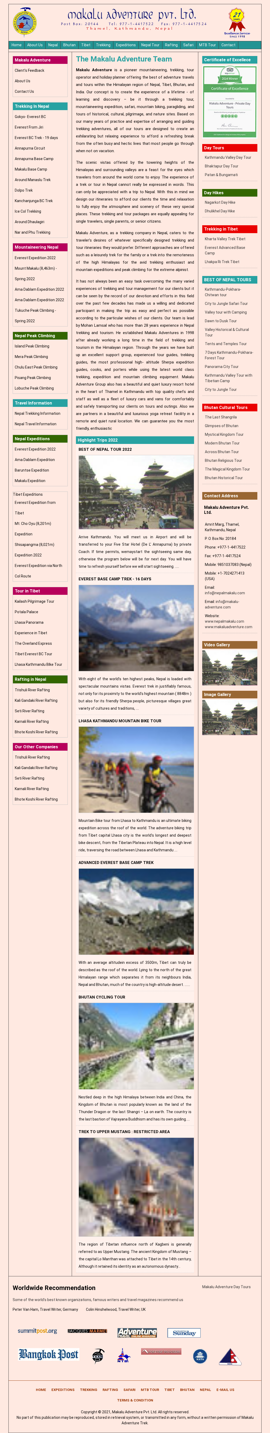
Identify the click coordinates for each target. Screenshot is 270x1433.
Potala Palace (26, 612)
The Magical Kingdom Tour (227, 469)
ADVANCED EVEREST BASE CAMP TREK (116, 862)
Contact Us (24, 91)
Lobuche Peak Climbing (34, 388)
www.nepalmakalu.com (224, 621)
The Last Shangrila (221, 417)
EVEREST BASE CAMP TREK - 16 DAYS (115, 579)
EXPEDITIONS (63, 1390)
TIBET (169, 1390)
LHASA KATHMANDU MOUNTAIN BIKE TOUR (120, 721)
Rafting (171, 45)
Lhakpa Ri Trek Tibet (222, 262)
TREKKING (88, 1390)
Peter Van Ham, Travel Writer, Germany (45, 1309)
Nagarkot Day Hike (220, 202)
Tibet (85, 45)
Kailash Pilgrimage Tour (34, 601)
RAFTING (110, 1390)
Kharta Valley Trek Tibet (225, 239)
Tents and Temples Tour (226, 344)
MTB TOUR (150, 1390)
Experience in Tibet (31, 633)
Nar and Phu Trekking (32, 232)
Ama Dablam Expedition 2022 (39, 289)
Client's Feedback (29, 70)
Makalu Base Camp (31, 169)
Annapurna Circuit (30, 148)
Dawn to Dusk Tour (221, 321)
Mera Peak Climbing (31, 357)
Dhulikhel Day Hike (220, 211)
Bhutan (69, 45)
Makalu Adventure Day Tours (226, 1287)
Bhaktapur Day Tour (221, 166)
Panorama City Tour (222, 367)
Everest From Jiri (29, 127)
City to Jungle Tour (221, 389)
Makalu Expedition (30, 481)
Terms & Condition (135, 1400)
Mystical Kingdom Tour (224, 434)
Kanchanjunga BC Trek (34, 201)
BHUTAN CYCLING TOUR (102, 997)
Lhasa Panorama (29, 622)
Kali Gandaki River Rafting (36, 700)
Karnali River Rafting (32, 721)
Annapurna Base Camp (34, 159)
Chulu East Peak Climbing (36, 367)
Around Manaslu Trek (33, 180)
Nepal (53, 45)
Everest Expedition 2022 (35, 258)
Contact (228, 45)
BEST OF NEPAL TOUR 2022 (105, 449)
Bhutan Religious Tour (223, 460)
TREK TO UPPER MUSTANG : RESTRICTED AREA (124, 1131)
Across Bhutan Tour (222, 452)
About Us (35, 45)
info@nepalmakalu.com (225, 593)
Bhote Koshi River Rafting (36, 732)
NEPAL (205, 1390)
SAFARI (129, 1390)
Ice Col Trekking (28, 211)
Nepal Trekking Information (37, 413)
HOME (41, 1390)
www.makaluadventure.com (228, 627)
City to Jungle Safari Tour (226, 303)
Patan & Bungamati (221, 175)
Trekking (103, 45)
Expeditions (126, 45)
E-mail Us (225, 1390)
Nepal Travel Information (35, 424)
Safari (188, 45)
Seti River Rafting (29, 711)
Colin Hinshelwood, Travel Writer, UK (116, 1309)
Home (17, 45)
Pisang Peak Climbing (33, 378)
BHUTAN (187, 1390)
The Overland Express (33, 643)
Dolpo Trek (24, 190)
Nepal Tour (150, 45)
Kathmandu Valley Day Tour (228, 157)
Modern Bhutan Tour (222, 443)
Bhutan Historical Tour (224, 478)
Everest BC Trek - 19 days (36, 138)
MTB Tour (207, 45)
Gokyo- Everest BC (30, 117)
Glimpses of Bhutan (221, 426)
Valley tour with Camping (226, 312)
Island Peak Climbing (32, 346)
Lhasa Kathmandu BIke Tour (38, 664)
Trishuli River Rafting (32, 690)
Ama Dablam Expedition (35, 460)
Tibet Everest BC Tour (33, 654)
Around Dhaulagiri (29, 222)
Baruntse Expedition (32, 470)
